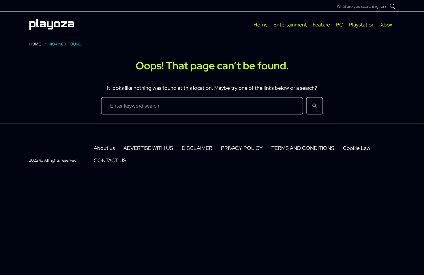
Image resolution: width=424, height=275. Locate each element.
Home (35, 44)
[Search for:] (202, 105)
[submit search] (392, 6)
